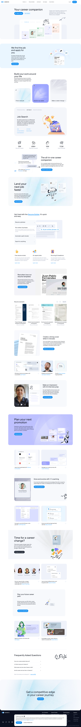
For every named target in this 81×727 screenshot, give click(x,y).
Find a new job (18, 201)
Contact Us (75, 714)
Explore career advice (47, 169)
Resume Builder (31, 1)
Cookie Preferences (28, 722)
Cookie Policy (75, 721)
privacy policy (24, 720)
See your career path (22, 610)
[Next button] (60, 302)
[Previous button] (57, 302)
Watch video (19, 13)
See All (64, 301)
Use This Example (20, 314)
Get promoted (18, 434)
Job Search (39, 1)
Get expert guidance (39, 486)
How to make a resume (55, 714)
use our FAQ (33, 674)
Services (24, 1)
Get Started (40, 699)
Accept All (19, 722)
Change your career (19, 552)
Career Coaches (26, 169)
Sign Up (74, 1)
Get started (27, 13)
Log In (70, 1)
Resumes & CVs (66, 714)
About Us (43, 714)
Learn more (17, 263)
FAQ (74, 715)
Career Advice (51, 1)
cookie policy (31, 720)
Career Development (66, 721)
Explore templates (23, 287)
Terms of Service (76, 717)
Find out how (15, 64)
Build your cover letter (49, 349)
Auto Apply (45, 1)
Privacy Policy (75, 719)
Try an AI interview (48, 397)
